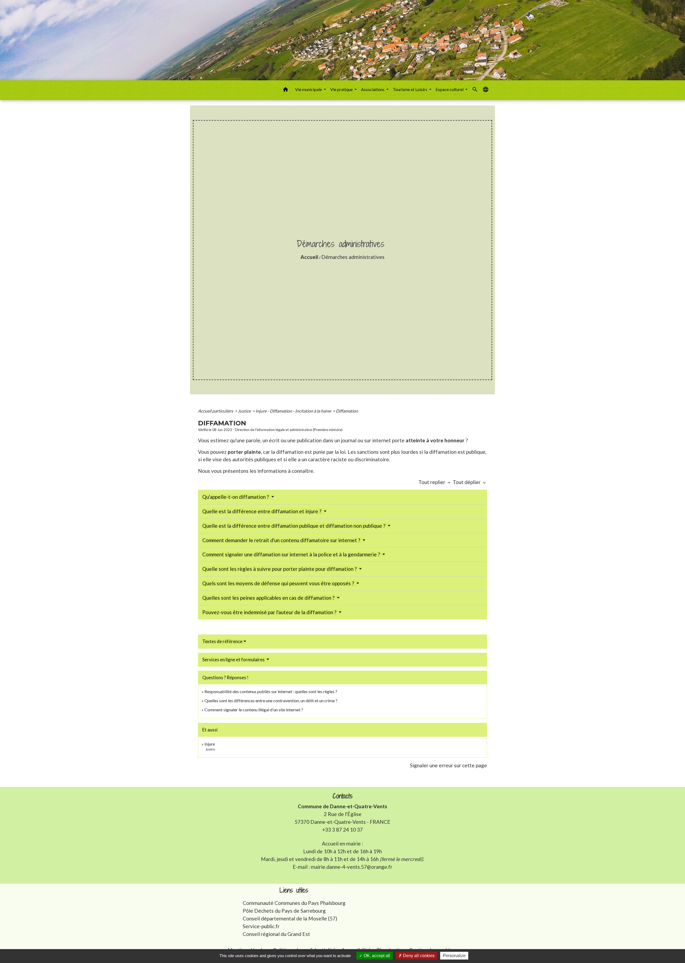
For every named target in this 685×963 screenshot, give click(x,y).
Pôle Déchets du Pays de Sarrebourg (284, 911)
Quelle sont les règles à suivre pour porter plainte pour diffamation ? (280, 569)
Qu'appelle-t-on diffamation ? (236, 497)
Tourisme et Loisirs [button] (410, 89)
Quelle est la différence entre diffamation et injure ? (262, 511)
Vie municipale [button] (309, 89)
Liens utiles (294, 890)
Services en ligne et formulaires (233, 659)
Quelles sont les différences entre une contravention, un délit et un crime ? (270, 700)
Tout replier (435, 482)
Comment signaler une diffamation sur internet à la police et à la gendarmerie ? (291, 554)
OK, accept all (376, 955)
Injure (209, 743)
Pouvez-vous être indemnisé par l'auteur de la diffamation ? (269, 612)
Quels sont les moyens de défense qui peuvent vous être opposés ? (278, 583)
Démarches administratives (353, 257)
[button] (285, 90)
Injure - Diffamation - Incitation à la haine (294, 410)
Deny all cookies (418, 955)
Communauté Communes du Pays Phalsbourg (294, 903)
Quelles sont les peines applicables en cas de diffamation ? (269, 598)
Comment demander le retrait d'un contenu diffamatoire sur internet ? (281, 540)
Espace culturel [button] (450, 89)
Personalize (454, 955)
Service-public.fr (261, 926)
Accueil (309, 257)
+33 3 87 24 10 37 (342, 829)
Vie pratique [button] (341, 89)
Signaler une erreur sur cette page (448, 765)
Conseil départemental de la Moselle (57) (290, 918)
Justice (245, 410)
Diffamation (347, 410)
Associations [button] (373, 89)
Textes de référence (222, 641)
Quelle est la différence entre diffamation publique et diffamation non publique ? (294, 526)
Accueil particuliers (216, 410)
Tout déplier (470, 482)
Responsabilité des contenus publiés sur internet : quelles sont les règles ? (270, 691)
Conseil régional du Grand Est (276, 934)
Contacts (343, 796)
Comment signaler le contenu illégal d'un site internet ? (253, 709)
